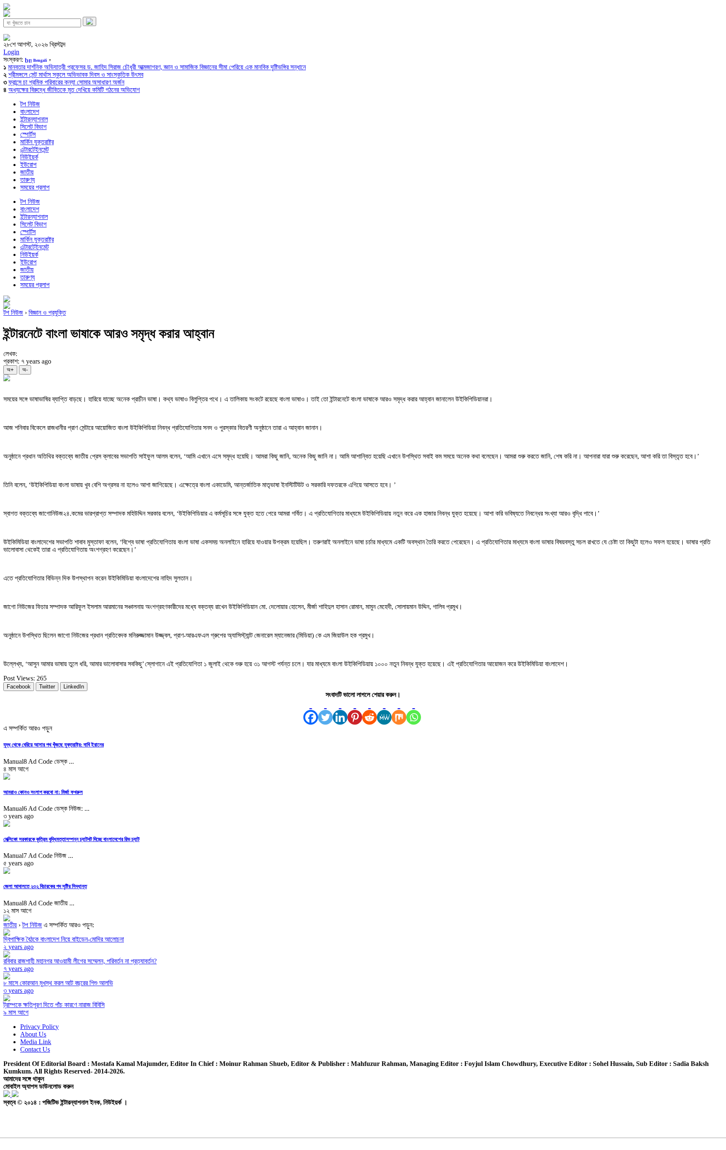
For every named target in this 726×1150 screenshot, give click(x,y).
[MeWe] (384, 712)
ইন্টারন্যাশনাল (34, 119)
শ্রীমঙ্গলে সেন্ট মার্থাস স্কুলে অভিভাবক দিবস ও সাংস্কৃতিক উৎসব (75, 74)
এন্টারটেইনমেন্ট (34, 149)
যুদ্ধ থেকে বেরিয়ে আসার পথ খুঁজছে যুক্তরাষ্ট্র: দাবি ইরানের (53, 744)
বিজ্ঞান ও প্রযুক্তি (47, 312)
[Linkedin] (340, 712)
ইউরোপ (28, 164)
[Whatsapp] (413, 712)
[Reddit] (369, 712)
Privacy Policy (39, 1026)
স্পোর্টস (28, 134)
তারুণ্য (27, 179)
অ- (25, 370)
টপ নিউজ (30, 104)
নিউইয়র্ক (29, 157)
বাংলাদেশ (29, 111)
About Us (33, 1034)
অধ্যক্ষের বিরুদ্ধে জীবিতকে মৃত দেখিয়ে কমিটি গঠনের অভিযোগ (74, 89)
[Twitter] (325, 712)
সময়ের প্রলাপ (35, 187)
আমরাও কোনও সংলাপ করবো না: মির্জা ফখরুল (43, 792)
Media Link (35, 1041)
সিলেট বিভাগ (33, 126)
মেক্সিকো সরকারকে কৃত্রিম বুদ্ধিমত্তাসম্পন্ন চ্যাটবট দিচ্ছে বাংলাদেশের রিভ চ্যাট (71, 839)
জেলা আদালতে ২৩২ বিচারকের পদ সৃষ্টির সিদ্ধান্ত (45, 886)
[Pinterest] (354, 712)
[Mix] (399, 712)
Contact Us (35, 1049)
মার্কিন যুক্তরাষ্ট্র (37, 141)
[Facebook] (310, 712)
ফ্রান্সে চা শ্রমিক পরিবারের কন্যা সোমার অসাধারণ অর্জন (66, 82)
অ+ (10, 370)
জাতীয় (27, 172)
